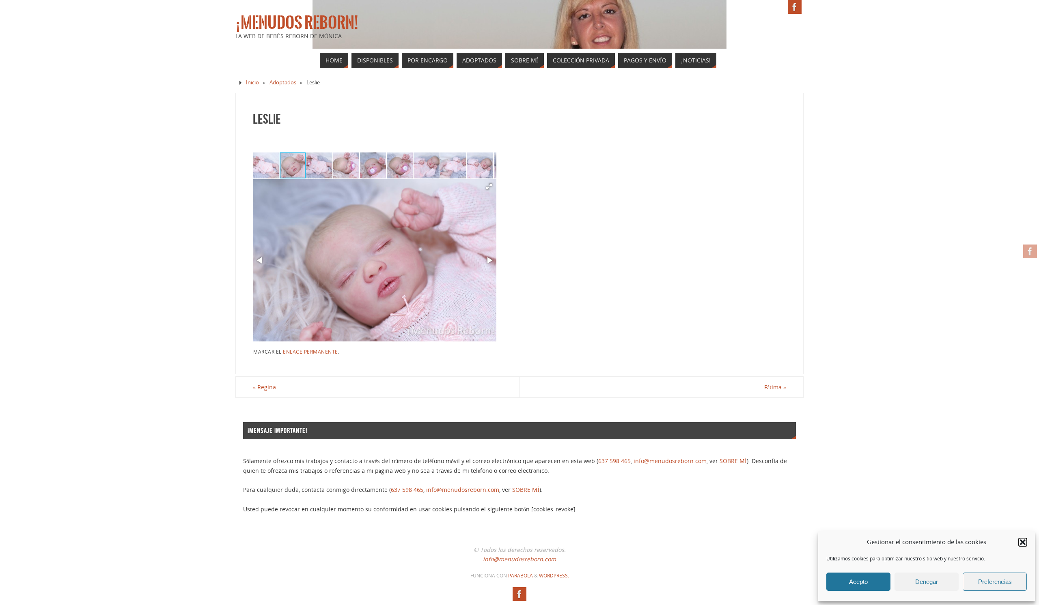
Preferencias (995, 581)
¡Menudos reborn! (296, 22)
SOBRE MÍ (733, 461)
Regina (264, 387)
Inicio (252, 82)
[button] (1023, 542)
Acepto (858, 581)
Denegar (926, 581)
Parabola (520, 575)
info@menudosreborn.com (670, 461)
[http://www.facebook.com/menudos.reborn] (1030, 251)
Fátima (775, 387)
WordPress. (554, 575)
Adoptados (282, 82)
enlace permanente (310, 351)
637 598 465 (614, 461)
